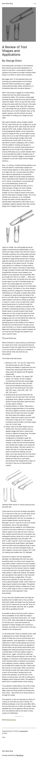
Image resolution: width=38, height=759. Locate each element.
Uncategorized (23, 731)
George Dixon (11, 720)
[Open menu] (35, 4)
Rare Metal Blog (7, 3)
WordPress (19, 755)
